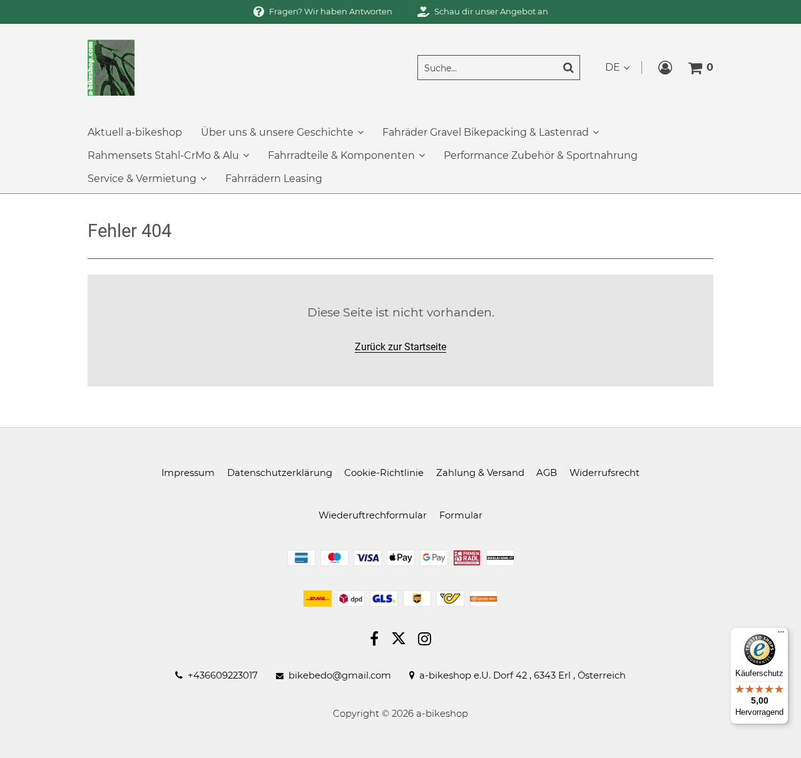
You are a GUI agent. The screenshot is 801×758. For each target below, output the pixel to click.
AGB (546, 472)
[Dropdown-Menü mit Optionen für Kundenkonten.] (665, 67)
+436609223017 (223, 675)
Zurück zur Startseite (400, 347)
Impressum (188, 472)
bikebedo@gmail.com (339, 675)
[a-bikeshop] (111, 67)
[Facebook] (374, 640)
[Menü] (780, 634)
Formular (460, 515)
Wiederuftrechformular (373, 515)
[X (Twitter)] (398, 641)
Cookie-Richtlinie (384, 472)
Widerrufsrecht (604, 472)
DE (612, 67)
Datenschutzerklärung (279, 472)
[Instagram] (424, 640)
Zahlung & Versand (480, 472)
